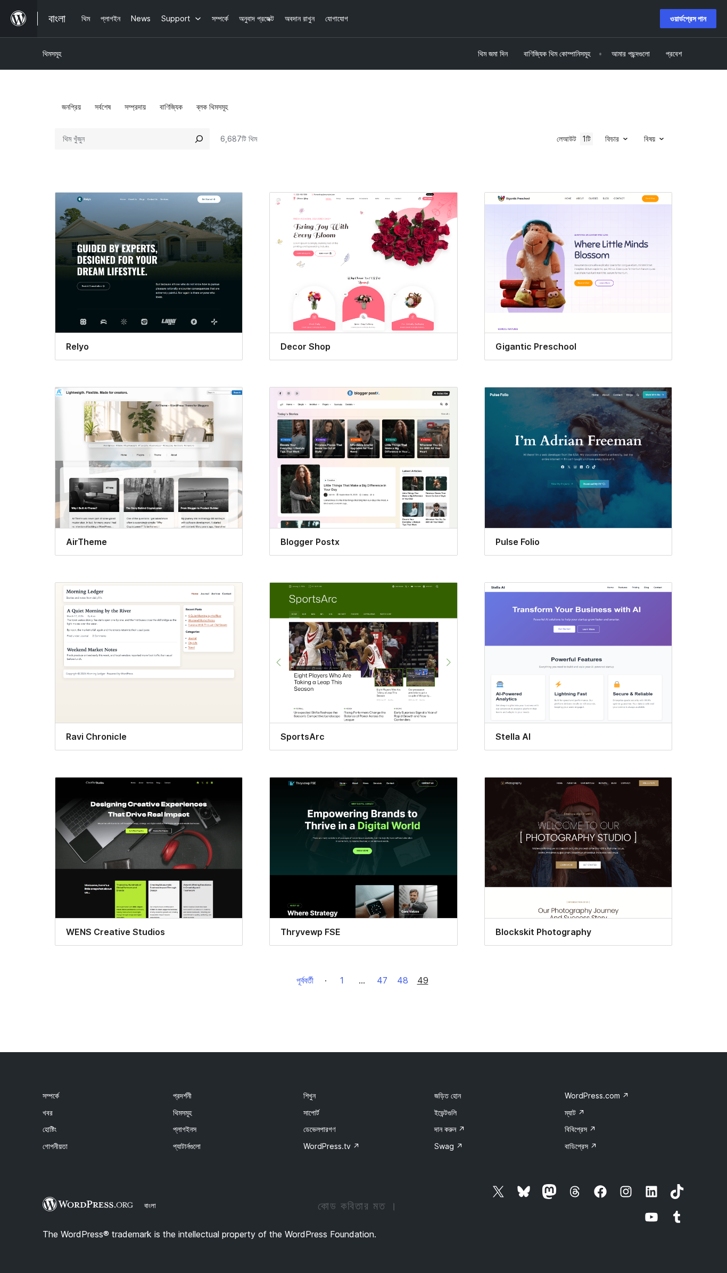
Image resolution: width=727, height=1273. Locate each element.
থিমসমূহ (52, 53)
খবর (48, 1112)
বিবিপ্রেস (580, 1129)
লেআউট (574, 138)
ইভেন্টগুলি (445, 1112)
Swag (448, 1146)
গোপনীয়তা (55, 1146)
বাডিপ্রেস (581, 1146)
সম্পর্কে (51, 1095)
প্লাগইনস (184, 1129)
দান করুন (449, 1129)
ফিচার (612, 138)
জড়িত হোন (447, 1095)
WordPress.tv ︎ (331, 1146)
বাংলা (150, 1205)
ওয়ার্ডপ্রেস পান (688, 18)
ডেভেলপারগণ (319, 1129)
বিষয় (649, 138)
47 (382, 980)
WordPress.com (597, 1095)
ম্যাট (575, 1112)
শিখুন (309, 1095)
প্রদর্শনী (182, 1095)
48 (402, 980)
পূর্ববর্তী (304, 980)
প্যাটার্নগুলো (187, 1146)
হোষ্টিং (49, 1129)
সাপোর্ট (311, 1112)
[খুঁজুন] (199, 139)
